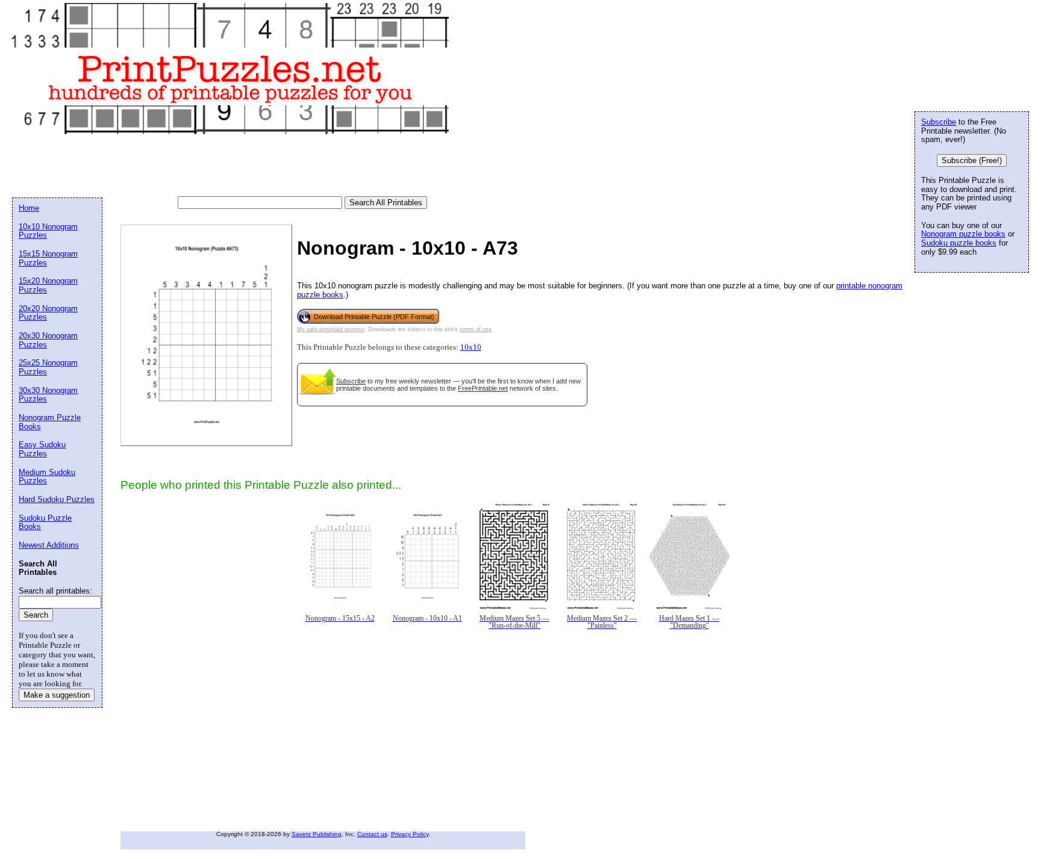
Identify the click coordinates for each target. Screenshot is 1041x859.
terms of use (476, 329)
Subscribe (351, 381)
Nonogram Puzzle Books (50, 422)
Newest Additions (49, 545)
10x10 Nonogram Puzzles (48, 231)
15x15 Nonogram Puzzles (48, 258)
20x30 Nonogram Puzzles (48, 340)
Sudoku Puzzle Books (45, 522)
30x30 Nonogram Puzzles (48, 395)
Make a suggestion (56, 694)
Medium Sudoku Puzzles (47, 477)
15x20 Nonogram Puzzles (48, 285)
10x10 (470, 347)
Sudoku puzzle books (958, 242)
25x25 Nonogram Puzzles (48, 367)
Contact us (372, 834)
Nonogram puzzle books (963, 233)
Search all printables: (55, 590)
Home (29, 207)
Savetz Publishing (317, 834)
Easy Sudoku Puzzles (42, 449)
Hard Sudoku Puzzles (57, 499)
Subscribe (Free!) (972, 160)
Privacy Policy (409, 834)
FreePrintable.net (483, 388)
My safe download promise (330, 329)
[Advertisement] (231, 166)
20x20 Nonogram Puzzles (48, 313)
